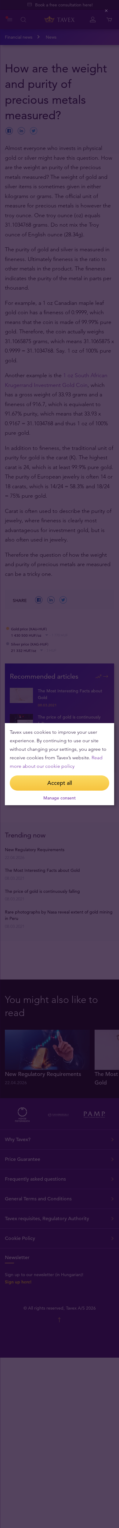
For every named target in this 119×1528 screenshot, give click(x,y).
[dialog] (59, 764)
